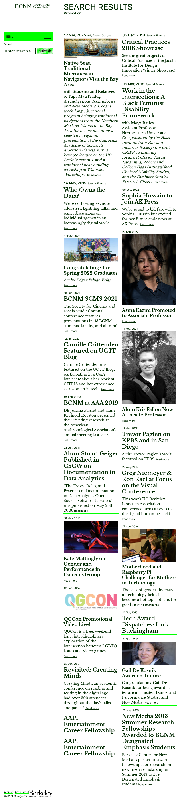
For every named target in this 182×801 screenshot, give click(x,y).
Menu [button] (9, 36)
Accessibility (23, 792)
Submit (44, 51)
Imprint (8, 792)
